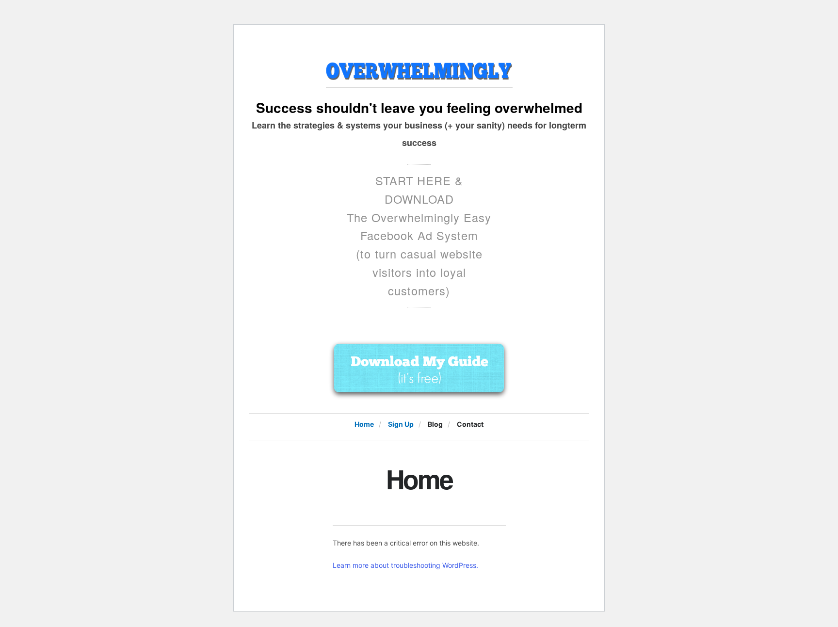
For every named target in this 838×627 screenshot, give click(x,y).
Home (364, 424)
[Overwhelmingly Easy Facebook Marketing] (419, 68)
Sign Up (401, 424)
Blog (435, 424)
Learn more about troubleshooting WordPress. (405, 565)
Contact (470, 424)
